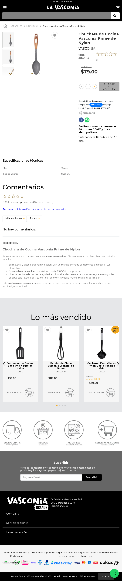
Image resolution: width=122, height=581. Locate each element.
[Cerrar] (106, 576)
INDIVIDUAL (32, 26)
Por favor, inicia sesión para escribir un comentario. (34, 209)
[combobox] (61, 15)
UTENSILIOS (16, 26)
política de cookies (86, 576)
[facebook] (81, 120)
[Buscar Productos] (115, 15)
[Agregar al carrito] (29, 392)
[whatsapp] (87, 120)
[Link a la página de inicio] (5, 26)
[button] (4, 363)
